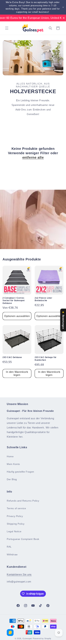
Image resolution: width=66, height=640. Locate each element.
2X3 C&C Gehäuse (12, 357)
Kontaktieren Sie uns (19, 574)
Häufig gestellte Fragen (20, 471)
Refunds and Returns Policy (23, 500)
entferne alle (33, 157)
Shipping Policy (16, 523)
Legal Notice (14, 531)
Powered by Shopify (42, 638)
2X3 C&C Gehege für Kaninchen (46, 358)
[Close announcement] (63, 7)
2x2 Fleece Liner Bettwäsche (43, 299)
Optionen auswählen (17, 316)
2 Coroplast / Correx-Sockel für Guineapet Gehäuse (14, 300)
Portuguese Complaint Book (23, 539)
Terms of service (16, 508)
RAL (9, 546)
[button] (6, 28)
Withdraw (12, 554)
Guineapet (27, 638)
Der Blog (12, 479)
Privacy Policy (15, 516)
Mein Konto (13, 464)
